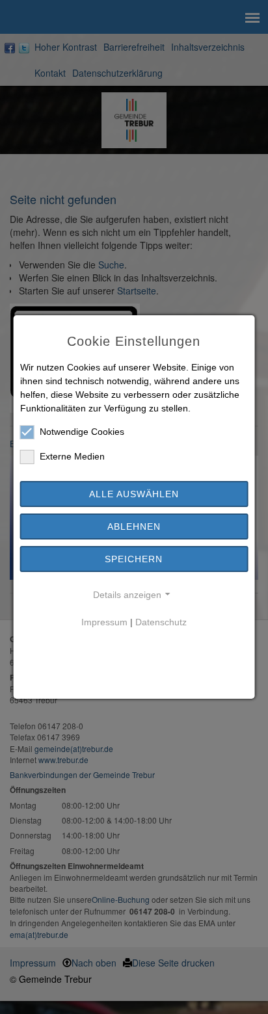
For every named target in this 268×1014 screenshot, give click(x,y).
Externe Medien (72, 456)
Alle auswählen (134, 494)
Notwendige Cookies (82, 431)
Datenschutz (161, 622)
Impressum (104, 622)
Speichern (134, 559)
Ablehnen (134, 526)
